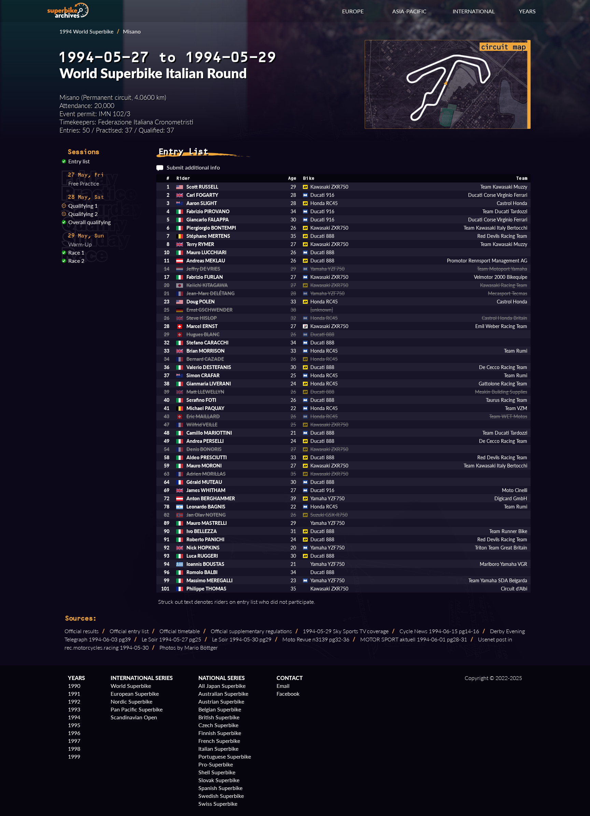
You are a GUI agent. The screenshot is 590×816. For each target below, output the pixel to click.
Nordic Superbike (131, 701)
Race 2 (76, 260)
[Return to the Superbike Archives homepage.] (68, 15)
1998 (74, 748)
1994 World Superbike (86, 31)
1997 (74, 741)
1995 (74, 725)
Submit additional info (193, 167)
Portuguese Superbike (224, 756)
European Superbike (135, 693)
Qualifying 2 (83, 214)
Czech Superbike (218, 725)
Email (283, 686)
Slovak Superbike (218, 780)
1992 (74, 701)
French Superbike (219, 741)
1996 (74, 733)
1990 (74, 686)
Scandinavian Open (134, 717)
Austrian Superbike (221, 701)
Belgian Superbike (219, 709)
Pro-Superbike (215, 764)
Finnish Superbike (219, 733)
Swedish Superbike (221, 796)
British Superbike (218, 717)
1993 (74, 709)
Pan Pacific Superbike (137, 709)
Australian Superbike (223, 693)
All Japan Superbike (221, 686)
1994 (74, 717)
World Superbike (131, 686)
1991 (74, 693)
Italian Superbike (218, 748)
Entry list (79, 161)
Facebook (288, 693)
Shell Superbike (216, 772)
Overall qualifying (89, 222)
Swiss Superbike (217, 803)
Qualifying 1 (83, 205)
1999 (74, 756)
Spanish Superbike (220, 788)
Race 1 (76, 252)
